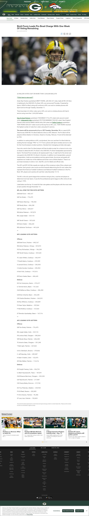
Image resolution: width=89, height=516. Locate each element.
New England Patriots (23, 118)
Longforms (11, 462)
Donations (66, 462)
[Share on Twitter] (64, 34)
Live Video (23, 459)
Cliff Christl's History (11, 459)
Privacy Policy (30, 514)
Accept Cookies (79, 510)
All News (11, 471)
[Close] (86, 510)
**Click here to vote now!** (25, 97)
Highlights (23, 454)
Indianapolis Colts (26, 120)
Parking (44, 463)
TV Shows (23, 472)
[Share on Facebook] (62, 34)
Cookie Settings (56, 510)
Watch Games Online (23, 476)
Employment (44, 476)
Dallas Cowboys (57, 122)
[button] (43, 441)
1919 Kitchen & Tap (44, 483)
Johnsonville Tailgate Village (78, 471)
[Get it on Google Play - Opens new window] (49, 498)
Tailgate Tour (66, 456)
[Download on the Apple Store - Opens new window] (39, 498)
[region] (44, 511)
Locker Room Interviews (23, 463)
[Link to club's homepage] (4, 14)
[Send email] (67, 34)
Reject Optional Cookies (68, 510)
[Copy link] (70, 34)
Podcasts (23, 470)
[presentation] (86, 442)
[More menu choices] (61, 14)
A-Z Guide (44, 454)
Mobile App (11, 473)
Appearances (66, 454)
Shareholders (66, 471)
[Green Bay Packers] (44, 504)
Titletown (44, 486)
